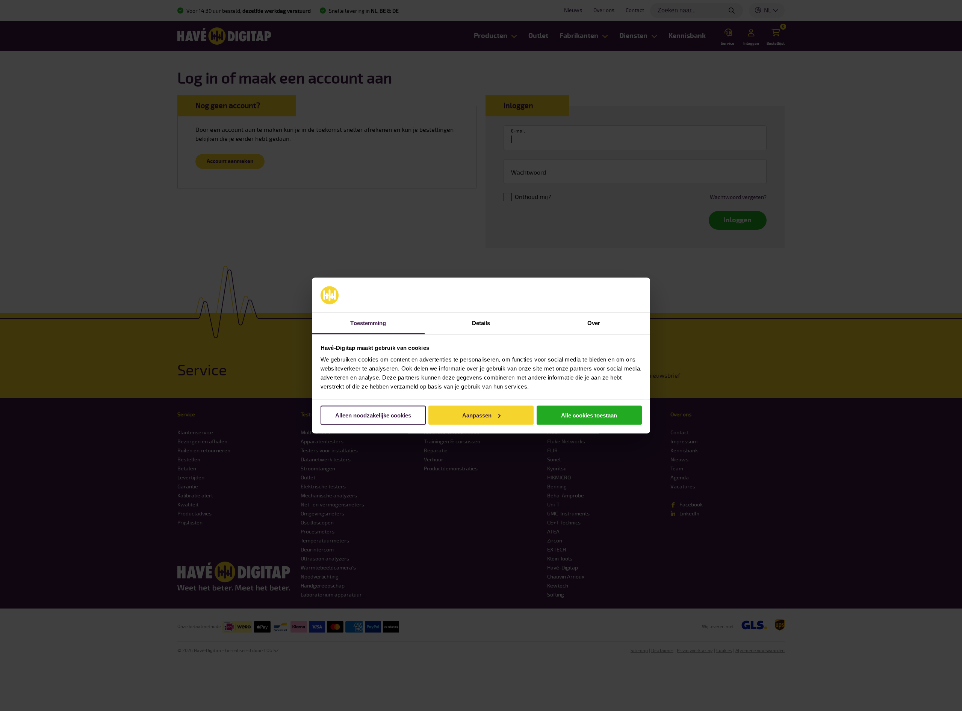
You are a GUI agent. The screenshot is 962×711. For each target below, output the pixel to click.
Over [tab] (593, 323)
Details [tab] (481, 323)
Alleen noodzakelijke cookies (373, 415)
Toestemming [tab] (368, 323)
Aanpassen (477, 415)
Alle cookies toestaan (589, 415)
